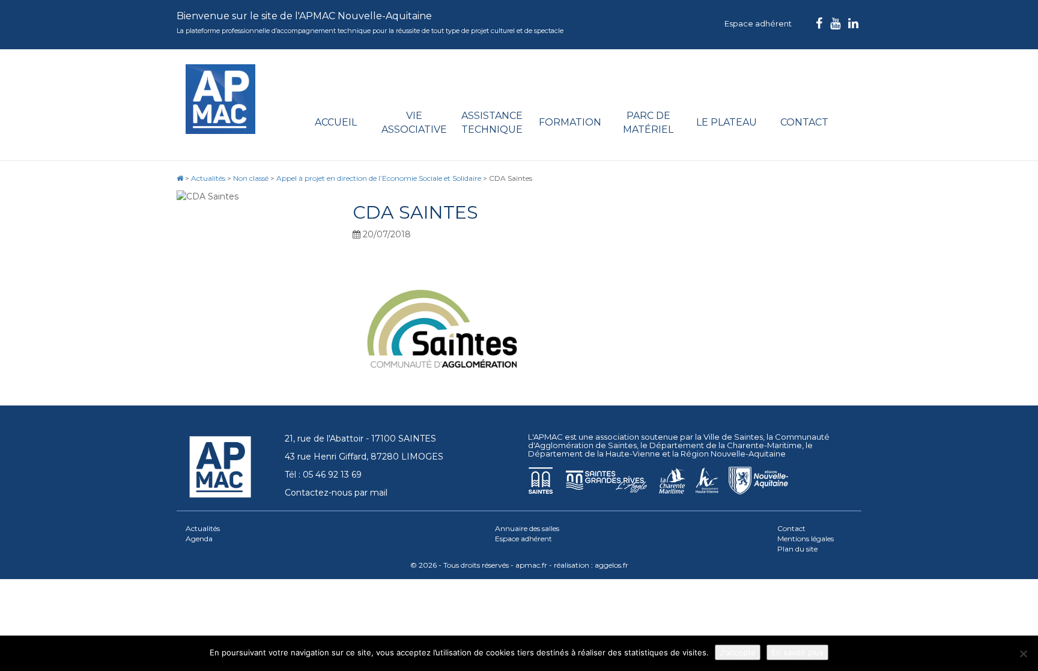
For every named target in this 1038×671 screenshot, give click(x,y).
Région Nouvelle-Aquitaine (733, 453)
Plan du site (797, 548)
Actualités (203, 528)
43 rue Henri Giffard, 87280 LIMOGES (364, 456)
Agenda (199, 538)
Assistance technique (492, 122)
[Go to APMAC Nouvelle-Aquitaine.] (180, 178)
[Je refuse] (1023, 654)
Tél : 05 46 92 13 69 (323, 474)
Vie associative (414, 122)
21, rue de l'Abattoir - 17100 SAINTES (360, 438)
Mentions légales (805, 538)
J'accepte (738, 652)
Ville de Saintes (733, 437)
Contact (804, 122)
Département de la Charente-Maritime (725, 445)
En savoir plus (797, 652)
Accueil (336, 122)
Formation (570, 122)
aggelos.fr (611, 564)
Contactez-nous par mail (336, 492)
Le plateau (726, 122)
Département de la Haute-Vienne (594, 453)
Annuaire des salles (527, 528)
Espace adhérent (758, 23)
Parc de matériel (648, 122)
